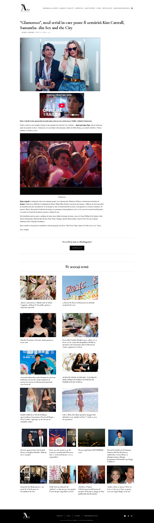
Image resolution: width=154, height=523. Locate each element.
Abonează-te (77, 248)
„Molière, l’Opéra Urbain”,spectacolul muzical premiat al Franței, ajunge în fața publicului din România (91, 490)
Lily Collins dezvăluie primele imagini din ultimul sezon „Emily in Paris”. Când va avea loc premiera (80, 417)
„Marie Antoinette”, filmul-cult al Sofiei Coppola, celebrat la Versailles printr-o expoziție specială (36, 305)
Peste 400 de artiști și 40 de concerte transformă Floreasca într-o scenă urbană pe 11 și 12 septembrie (61, 453)
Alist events (89, 8)
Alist (68, 516)
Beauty (71, 8)
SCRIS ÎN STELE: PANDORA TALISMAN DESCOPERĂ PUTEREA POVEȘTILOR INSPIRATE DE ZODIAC (80, 379)
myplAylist (107, 8)
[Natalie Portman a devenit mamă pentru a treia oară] (41, 325)
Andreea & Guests (50, 8)
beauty (22, 204)
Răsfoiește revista (121, 8)
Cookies (77, 516)
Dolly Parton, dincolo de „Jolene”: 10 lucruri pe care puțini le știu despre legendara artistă (62, 489)
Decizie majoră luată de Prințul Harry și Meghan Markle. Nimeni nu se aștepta (33, 452)
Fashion (62, 8)
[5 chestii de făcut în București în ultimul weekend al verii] (83, 288)
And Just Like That (83, 125)
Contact (60, 516)
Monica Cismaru (28, 32)
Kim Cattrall (24, 201)
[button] (132, 8)
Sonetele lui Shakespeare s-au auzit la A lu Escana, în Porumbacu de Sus (32, 489)
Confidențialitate (90, 516)
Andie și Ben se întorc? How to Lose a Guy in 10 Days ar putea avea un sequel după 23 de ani (119, 489)
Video (98, 8)
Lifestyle (79, 8)
